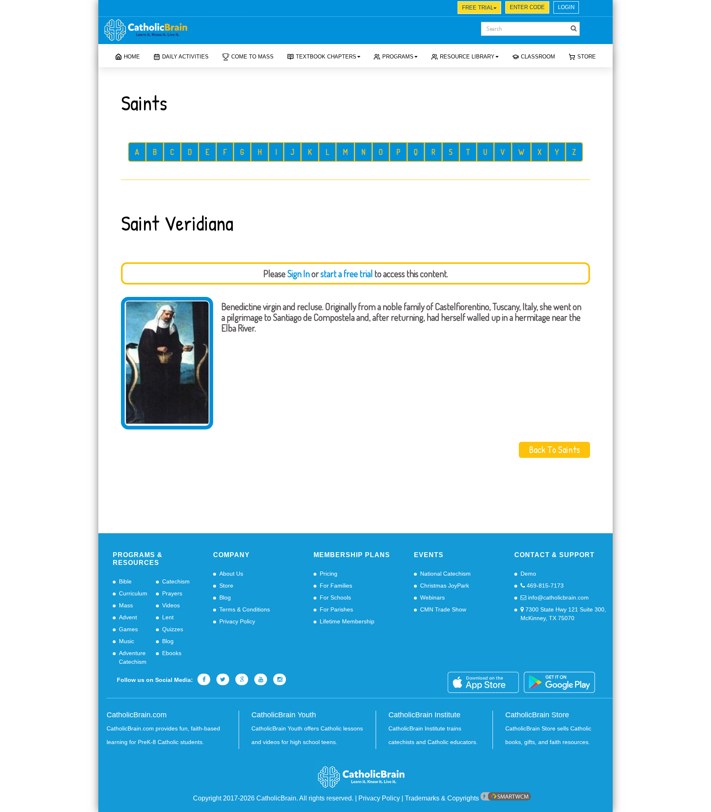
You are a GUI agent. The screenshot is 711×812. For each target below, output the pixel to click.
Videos (171, 605)
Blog (168, 641)
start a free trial (347, 273)
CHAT (192, 9)
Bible (125, 581)
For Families (336, 585)
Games (128, 629)
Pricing (328, 573)
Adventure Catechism (132, 657)
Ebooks (171, 653)
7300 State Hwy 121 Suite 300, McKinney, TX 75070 (563, 613)
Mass (126, 605)
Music (126, 641)
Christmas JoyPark (444, 585)
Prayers (172, 593)
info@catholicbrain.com (557, 597)
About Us (231, 573)
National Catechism (445, 573)
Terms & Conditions (244, 609)
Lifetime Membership (347, 621)
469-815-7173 (544, 585)
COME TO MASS (252, 57)
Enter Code (527, 7)
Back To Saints (554, 449)
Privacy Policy (237, 621)
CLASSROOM (538, 57)
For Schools (335, 597)
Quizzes (172, 629)
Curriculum (133, 593)
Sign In (298, 273)
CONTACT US (226, 9)
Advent (128, 617)
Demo (528, 573)
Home (132, 57)
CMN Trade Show (443, 609)
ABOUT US (126, 9)
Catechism (176, 581)
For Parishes (336, 609)
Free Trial (477, 8)
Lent (168, 617)
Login (566, 7)
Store (586, 57)
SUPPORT (162, 9)
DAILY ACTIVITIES (185, 57)
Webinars (432, 597)
